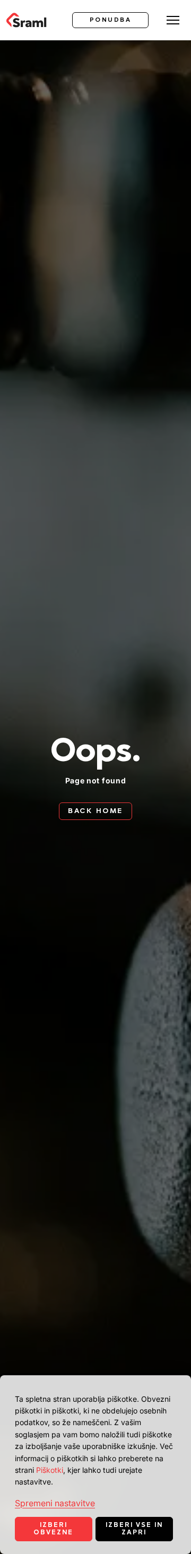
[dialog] (95, 1464)
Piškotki (49, 1469)
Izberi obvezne (53, 1528)
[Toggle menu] (173, 20)
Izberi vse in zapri (134, 1528)
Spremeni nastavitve (55, 1503)
